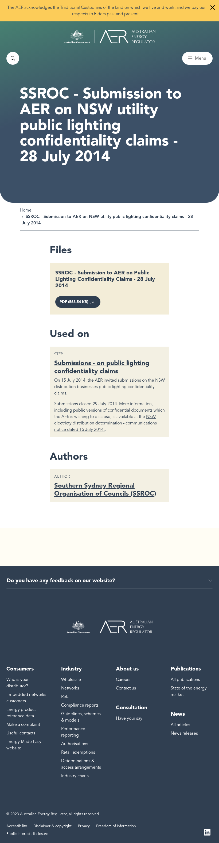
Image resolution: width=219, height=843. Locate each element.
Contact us (126, 688)
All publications (185, 679)
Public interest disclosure (27, 833)
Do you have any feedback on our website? (61, 580)
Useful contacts (20, 733)
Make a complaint (23, 724)
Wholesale (71, 679)
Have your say (129, 718)
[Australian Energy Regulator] (109, 36)
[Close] (212, 7)
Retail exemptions (78, 752)
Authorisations (74, 743)
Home (26, 210)
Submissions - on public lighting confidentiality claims (101, 367)
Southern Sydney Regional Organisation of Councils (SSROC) (105, 489)
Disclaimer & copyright (52, 826)
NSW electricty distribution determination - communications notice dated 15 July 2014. (105, 423)
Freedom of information (116, 826)
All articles (180, 724)
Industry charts (75, 776)
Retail (66, 696)
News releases (184, 733)
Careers (123, 679)
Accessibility (16, 826)
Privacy (84, 826)
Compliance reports (80, 705)
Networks (70, 688)
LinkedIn (207, 832)
